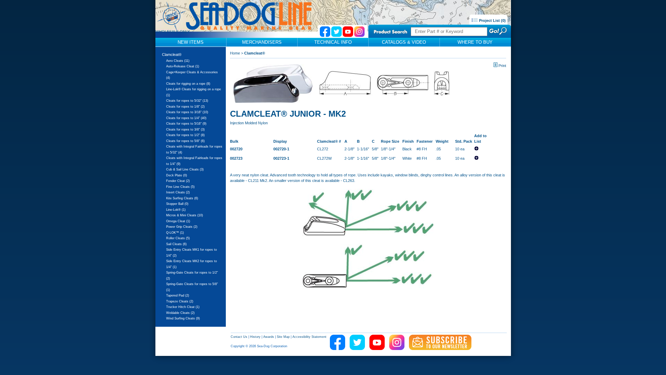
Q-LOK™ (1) (175, 232)
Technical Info (333, 42)
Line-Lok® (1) (176, 209)
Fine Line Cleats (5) (180, 187)
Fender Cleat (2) (178, 181)
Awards (268, 337)
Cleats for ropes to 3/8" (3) (185, 129)
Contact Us (239, 337)
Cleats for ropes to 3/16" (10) (187, 112)
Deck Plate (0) (176, 175)
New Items (191, 42)
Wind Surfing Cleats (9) (183, 318)
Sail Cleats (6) (176, 244)
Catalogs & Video (404, 42)
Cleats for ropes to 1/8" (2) (185, 106)
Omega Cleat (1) (178, 221)
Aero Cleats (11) (177, 60)
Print (502, 66)
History (255, 337)
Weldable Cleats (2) (180, 313)
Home (235, 53)
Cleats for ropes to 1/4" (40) (186, 118)
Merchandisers (262, 42)
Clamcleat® (171, 54)
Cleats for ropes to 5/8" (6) (185, 141)
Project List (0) (492, 20)
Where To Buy (475, 42)
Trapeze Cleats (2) (179, 301)
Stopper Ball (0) (177, 204)
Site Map (283, 337)
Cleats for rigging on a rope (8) (188, 83)
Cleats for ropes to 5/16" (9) (186, 123)
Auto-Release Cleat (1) (182, 66)
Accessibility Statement (309, 337)
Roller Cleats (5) (178, 238)
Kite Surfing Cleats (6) (182, 198)
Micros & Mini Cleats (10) (184, 215)
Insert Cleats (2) (178, 192)
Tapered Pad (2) (177, 295)
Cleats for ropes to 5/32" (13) (187, 100)
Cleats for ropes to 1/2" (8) (185, 135)
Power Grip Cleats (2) (181, 226)
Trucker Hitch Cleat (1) (182, 307)
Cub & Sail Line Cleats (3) (185, 169)
